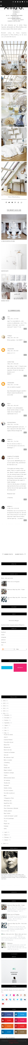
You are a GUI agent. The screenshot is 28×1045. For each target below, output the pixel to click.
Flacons (6, 765)
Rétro (5, 795)
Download (15, 887)
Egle (8, 403)
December (7, 715)
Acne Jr (6, 737)
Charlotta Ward (13, 456)
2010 (4, 843)
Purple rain (6, 823)
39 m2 (5, 821)
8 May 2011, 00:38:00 (12, 350)
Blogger (17, 620)
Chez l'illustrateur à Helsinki (11, 808)
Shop (8, 887)
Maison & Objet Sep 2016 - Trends (16, 589)
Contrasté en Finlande (9, 752)
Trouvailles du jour (8, 742)
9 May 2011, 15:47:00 (12, 441)
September (7, 722)
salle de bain (11, 18)
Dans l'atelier (7, 813)
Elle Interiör (13, 36)
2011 (4, 713)
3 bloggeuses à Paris (9, 798)
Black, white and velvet (7, 578)
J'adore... (6, 775)
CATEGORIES (15, 7)
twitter (3, 634)
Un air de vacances (8, 790)
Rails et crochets (8, 760)
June (5, 730)
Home (13, 4)
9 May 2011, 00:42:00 (12, 405)
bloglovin (3, 642)
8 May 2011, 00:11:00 (12, 337)
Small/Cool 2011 (8, 803)
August (6, 725)
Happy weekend (8, 770)
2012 (4, 711)
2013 (4, 708)
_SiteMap (14, 14)
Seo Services (15, 16)
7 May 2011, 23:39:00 (12, 318)
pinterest (3, 639)
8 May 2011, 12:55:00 (12, 384)
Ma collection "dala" (9, 757)
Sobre (5, 828)
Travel (3, 887)
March (6, 834)
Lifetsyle (17, 882)
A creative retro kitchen (8, 241)
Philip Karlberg (20, 27)
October (6, 720)
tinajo (9, 335)
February (6, 837)
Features (9, 882)
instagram (3, 637)
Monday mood (5, 300)
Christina (10, 362)
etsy (2, 645)
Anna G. (10, 439)
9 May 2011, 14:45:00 (12, 424)
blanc (8, 15)
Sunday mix (7, 767)
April (5, 832)
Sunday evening (8, 788)
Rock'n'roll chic (8, 749)
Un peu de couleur (8, 734)
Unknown (10, 349)
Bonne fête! (7, 744)
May (5, 733)
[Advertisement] (12, 684)
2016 (4, 700)
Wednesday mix (7, 800)
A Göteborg (7, 762)
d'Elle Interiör (14, 29)
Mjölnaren (9, 943)
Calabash (6, 826)
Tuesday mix (7, 783)
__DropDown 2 (16, 11)
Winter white (4, 271)
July (5, 728)
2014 (4, 705)
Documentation (16, 18)
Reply (25, 328)
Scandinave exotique (9, 772)
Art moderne (7, 780)
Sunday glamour (8, 810)
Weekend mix (7, 747)
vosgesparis (11, 422)
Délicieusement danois (9, 777)
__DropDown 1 (16, 9)
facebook (3, 632)
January (6, 840)
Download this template (18, 19)
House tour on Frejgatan (13, 581)
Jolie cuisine (7, 805)
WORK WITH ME (16, 8)
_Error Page (15, 15)
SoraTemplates (12, 1040)
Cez (8, 317)
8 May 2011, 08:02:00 (12, 363)
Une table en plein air (9, 793)
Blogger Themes (14, 1042)
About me (14, 5)
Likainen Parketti (8, 739)
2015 (4, 703)
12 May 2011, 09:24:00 (13, 508)
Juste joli (6, 755)
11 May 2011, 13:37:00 (13, 458)
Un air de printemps (9, 818)
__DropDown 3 (16, 12)
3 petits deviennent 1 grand (10, 816)
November (7, 717)
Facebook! (6, 785)
